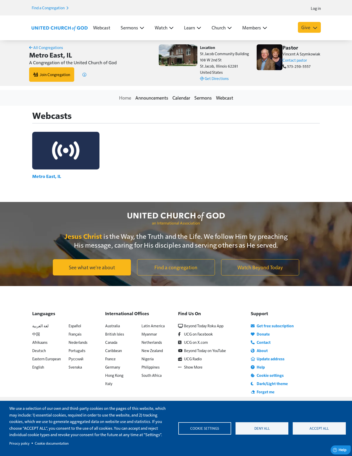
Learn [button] (189, 27)
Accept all (319, 428)
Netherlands (151, 342)
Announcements (151, 98)
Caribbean (113, 350)
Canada (111, 342)
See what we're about (92, 267)
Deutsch (39, 350)
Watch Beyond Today (260, 267)
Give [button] (306, 27)
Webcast (101, 27)
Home (125, 98)
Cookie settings (204, 428)
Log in (316, 8)
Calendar (181, 98)
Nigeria (147, 358)
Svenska (75, 366)
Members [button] (251, 27)
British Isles (114, 333)
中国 (36, 333)
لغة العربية (40, 325)
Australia (112, 325)
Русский (76, 358)
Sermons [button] (129, 27)
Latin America (153, 325)
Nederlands (78, 342)
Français (75, 333)
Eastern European (46, 358)
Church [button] (219, 27)
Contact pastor (294, 60)
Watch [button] (161, 27)
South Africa (151, 375)
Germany (112, 366)
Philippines (150, 366)
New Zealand (152, 350)
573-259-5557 (298, 66)
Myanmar (149, 333)
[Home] (59, 28)
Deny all (262, 428)
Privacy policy (19, 443)
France (110, 358)
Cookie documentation (52, 443)
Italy (108, 383)
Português (77, 350)
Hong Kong (114, 375)
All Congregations (47, 47)
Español (75, 325)
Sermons (203, 98)
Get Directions (216, 78)
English (38, 366)
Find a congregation (175, 267)
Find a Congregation (48, 7)
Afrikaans (39, 342)
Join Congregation (54, 74)
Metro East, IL (46, 176)
